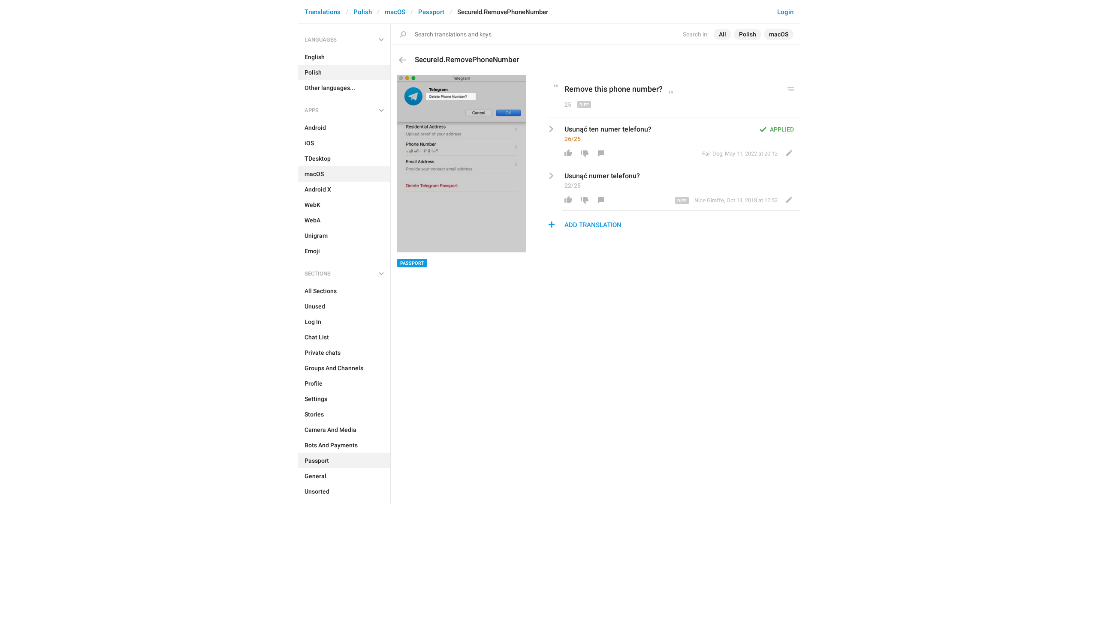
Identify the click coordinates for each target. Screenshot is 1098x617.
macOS (395, 12)
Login (785, 12)
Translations (323, 12)
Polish (362, 12)
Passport (431, 12)
